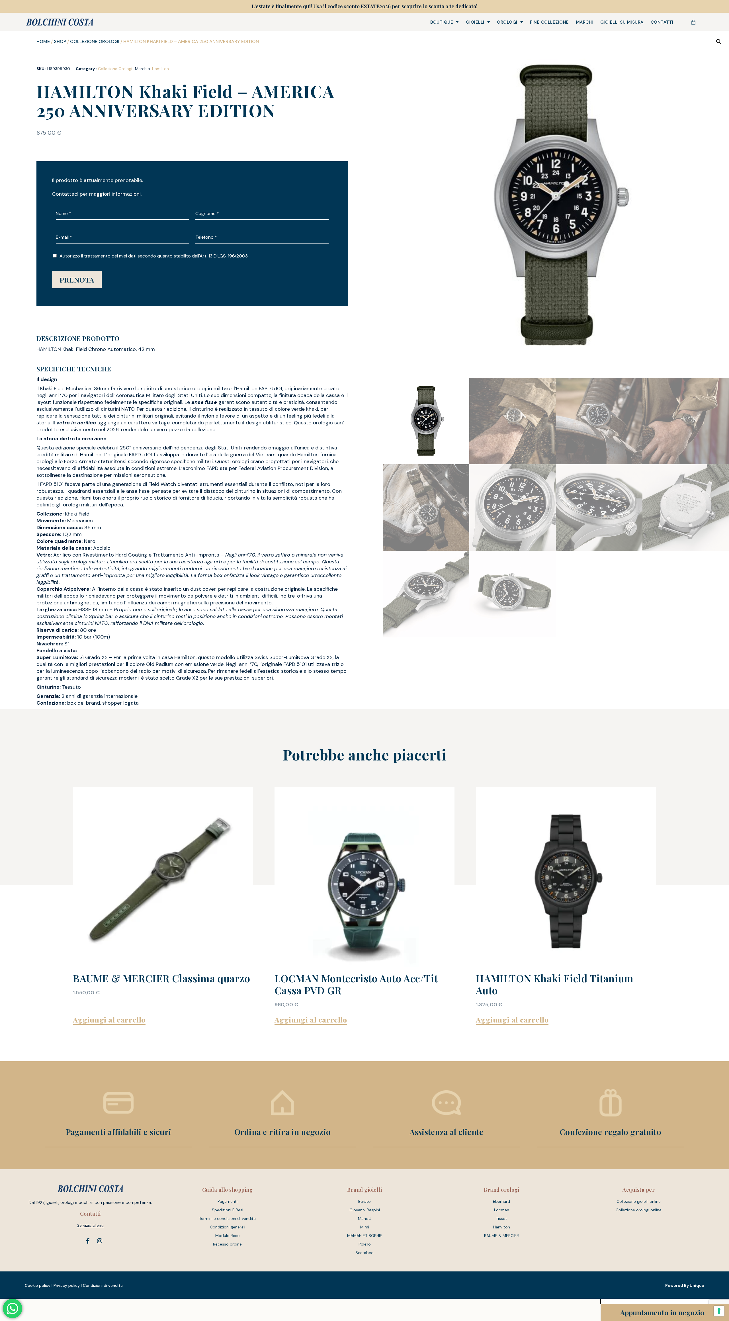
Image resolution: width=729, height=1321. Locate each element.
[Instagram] (100, 1241)
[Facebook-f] (88, 1241)
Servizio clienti (90, 1225)
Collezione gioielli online (639, 1201)
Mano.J (364, 1218)
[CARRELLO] (693, 22)
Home (43, 41)
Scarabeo (364, 1252)
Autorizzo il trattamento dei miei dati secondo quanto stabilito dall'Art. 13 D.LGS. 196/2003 (154, 256)
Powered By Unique (684, 1285)
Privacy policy (67, 1285)
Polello (365, 1244)
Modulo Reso (227, 1235)
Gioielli (475, 22)
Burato (364, 1201)
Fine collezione (549, 22)
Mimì (364, 1227)
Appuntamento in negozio (662, 1312)
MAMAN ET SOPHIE (364, 1235)
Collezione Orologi (94, 41)
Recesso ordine (227, 1244)
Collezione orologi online (639, 1209)
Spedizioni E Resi (227, 1209)
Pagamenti (227, 1201)
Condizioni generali (227, 1227)
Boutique (441, 22)
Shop (60, 41)
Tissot (501, 1218)
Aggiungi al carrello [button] (109, 1019)
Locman (501, 1209)
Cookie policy (37, 1285)
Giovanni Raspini (364, 1209)
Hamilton (160, 68)
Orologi (507, 22)
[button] (719, 41)
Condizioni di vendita (103, 1285)
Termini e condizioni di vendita (227, 1218)
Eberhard (501, 1201)
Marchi (584, 22)
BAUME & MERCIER (501, 1235)
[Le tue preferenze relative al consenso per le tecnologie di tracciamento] (719, 1311)
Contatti (662, 22)
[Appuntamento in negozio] (612, 1312)
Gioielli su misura (622, 22)
